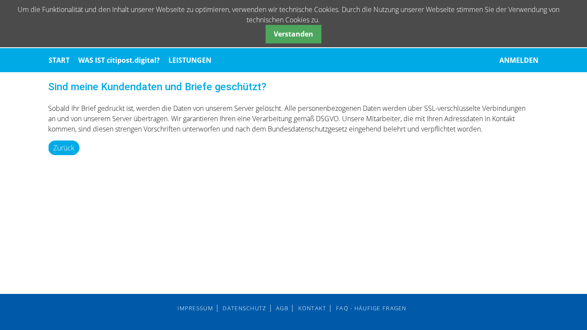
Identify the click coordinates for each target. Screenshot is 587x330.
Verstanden (293, 34)
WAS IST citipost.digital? (119, 60)
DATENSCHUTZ (244, 308)
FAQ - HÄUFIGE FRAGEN (371, 308)
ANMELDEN (518, 60)
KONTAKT (312, 308)
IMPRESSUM (195, 308)
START (59, 60)
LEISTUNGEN (189, 60)
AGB (282, 308)
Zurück (63, 148)
